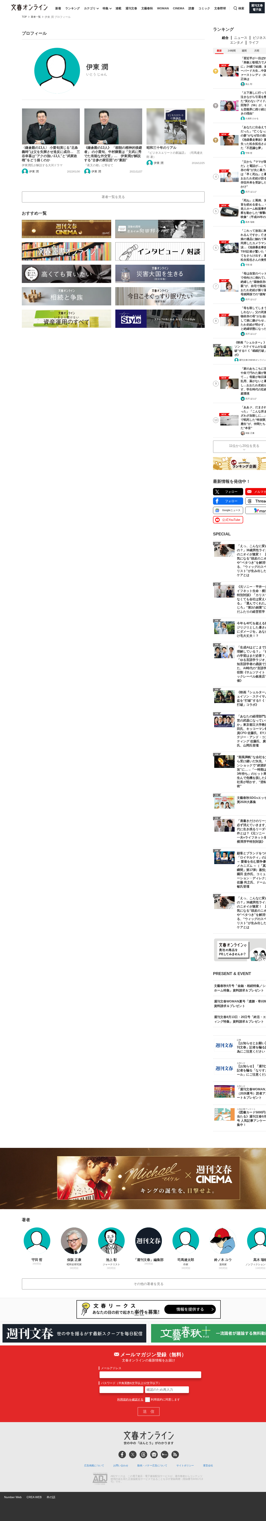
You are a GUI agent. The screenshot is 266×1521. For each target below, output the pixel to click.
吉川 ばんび (250, 192)
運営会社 (208, 1465)
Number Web (13, 1497)
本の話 (51, 1497)
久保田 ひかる (252, 118)
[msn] (164, 1454)
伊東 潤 (34, 171)
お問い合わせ (120, 1465)
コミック (204, 8)
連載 (118, 8)
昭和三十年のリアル (161, 147)
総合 (225, 37)
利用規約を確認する (130, 1399)
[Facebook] (122, 1454)
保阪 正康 (249, 433)
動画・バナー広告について (152, 1465)
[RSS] (175, 1454)
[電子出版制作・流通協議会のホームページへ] (99, 1479)
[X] (133, 1454)
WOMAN (163, 8)
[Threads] (143, 1454)
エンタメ (236, 42)
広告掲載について (94, 1465)
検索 (241, 8)
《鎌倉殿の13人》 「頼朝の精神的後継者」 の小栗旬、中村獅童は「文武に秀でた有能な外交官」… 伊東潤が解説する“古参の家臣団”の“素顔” (113, 154)
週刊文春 (131, 8)
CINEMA (178, 8)
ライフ (254, 42)
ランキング (72, 8)
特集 (105, 8)
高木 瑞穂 (249, 222)
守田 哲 (248, 153)
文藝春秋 (147, 8)
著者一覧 (36, 17)
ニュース (240, 37)
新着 (58, 8)
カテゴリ (90, 8)
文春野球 (220, 8)
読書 (191, 8)
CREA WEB (34, 1497)
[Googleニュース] (154, 1454)
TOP (24, 17)
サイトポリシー (185, 1465)
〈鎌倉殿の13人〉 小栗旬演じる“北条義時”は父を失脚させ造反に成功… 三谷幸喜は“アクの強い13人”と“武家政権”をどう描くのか (51, 154)
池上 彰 (248, 84)
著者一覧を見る (113, 197)
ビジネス (259, 37)
